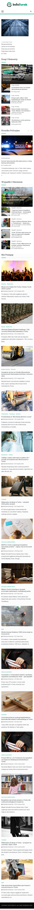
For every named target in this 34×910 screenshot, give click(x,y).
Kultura (3, 326)
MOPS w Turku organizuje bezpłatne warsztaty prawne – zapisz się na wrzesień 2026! (16, 546)
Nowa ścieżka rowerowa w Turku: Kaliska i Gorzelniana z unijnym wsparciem (21, 110)
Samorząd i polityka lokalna (8, 542)
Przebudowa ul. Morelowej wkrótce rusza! (16, 417)
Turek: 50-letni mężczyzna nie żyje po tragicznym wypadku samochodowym (21, 234)
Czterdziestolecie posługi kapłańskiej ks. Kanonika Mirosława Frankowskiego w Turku (17, 718)
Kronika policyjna (5, 158)
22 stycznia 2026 (17, 114)
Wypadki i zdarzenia (9, 192)
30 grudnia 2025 (17, 124)
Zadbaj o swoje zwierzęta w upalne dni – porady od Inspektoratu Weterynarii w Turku (15, 459)
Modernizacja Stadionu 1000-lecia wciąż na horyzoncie (16, 633)
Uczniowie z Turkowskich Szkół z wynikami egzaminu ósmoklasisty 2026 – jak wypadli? (16, 676)
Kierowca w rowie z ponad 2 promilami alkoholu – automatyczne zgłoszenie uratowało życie (16, 197)
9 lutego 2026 (16, 91)
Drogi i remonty (8, 71)
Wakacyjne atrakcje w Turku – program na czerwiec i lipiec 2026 (16, 843)
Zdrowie (11, 454)
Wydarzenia (10, 284)
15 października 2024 (18, 248)
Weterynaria (4, 454)
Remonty (13, 369)
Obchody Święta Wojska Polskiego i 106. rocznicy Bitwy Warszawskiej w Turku (15, 330)
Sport (2, 629)
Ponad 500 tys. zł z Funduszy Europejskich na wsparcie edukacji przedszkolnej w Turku (16, 759)
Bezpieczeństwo (5, 369)
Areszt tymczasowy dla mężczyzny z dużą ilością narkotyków (16, 162)
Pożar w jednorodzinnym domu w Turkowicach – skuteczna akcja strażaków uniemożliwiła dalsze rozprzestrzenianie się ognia (21, 225)
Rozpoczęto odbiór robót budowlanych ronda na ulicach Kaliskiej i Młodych (21, 99)
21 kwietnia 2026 (7, 165)
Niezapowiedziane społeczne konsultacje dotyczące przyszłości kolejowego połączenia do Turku (8, 48)
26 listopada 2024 (17, 237)
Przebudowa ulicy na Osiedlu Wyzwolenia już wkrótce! (21, 88)
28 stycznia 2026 (17, 102)
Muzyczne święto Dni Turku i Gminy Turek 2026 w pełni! (16, 288)
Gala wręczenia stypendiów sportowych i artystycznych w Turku (15, 886)
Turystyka (3, 499)
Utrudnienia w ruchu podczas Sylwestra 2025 (21, 121)
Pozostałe (3, 714)
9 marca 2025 (16, 215)
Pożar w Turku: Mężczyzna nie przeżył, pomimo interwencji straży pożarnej (21, 245)
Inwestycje (12, 414)
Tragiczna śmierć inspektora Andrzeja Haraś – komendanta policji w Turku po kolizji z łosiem (21, 212)
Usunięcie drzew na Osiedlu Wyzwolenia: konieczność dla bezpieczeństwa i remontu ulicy (17, 374)
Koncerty (3, 284)
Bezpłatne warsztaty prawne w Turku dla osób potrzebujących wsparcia (15, 801)
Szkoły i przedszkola (6, 672)
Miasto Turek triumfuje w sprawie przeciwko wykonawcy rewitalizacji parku (16, 590)
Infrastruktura (4, 414)
